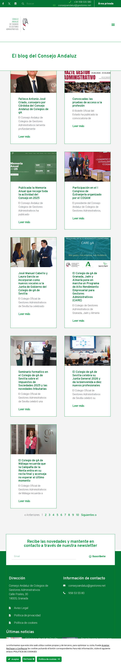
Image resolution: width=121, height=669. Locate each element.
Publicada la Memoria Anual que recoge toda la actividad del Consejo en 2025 (33, 193)
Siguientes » (89, 515)
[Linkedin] (15, 3)
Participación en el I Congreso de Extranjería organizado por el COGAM (86, 193)
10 (77, 515)
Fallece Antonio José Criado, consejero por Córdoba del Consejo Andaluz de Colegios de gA (33, 105)
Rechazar (28, 659)
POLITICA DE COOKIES (25, 651)
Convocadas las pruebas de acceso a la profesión (87, 102)
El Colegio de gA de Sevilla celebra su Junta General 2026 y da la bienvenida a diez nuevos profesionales (86, 378)
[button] (113, 24)
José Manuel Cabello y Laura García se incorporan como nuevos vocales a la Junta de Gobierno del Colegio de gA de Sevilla (33, 284)
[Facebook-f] (3, 3)
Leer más (24, 137)
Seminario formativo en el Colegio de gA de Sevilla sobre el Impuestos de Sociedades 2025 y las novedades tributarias (33, 380)
